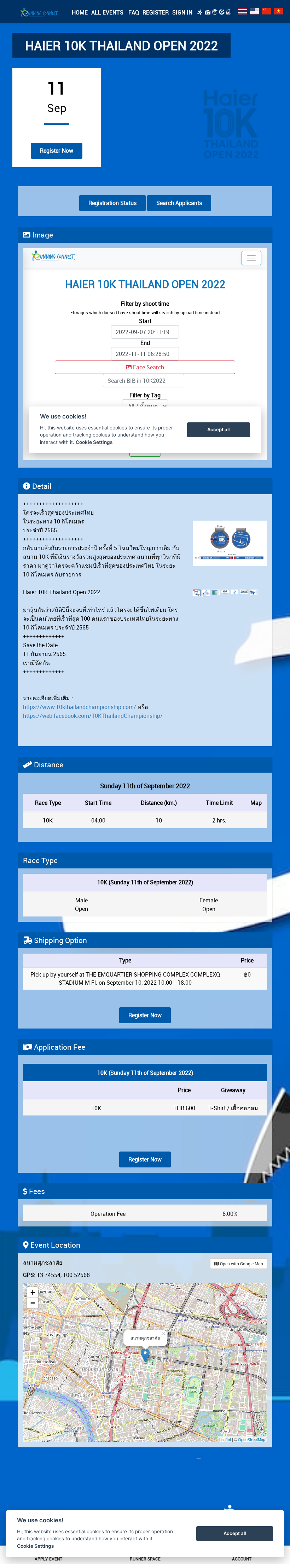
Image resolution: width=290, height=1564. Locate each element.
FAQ (133, 12)
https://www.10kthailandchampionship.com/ (79, 707)
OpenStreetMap (251, 1439)
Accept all (235, 1533)
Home (80, 12)
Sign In (182, 12)
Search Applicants (179, 203)
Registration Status (112, 203)
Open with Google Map (241, 1263)
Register (156, 12)
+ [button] (32, 1292)
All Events (107, 12)
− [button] (32, 1303)
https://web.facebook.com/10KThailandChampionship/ (93, 716)
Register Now (56, 150)
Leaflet (225, 1439)
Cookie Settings (35, 1546)
